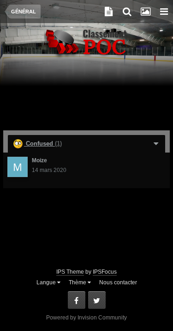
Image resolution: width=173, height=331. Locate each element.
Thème (78, 282)
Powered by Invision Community (86, 317)
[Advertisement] (87, 98)
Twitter (97, 300)
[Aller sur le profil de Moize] (17, 167)
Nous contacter (118, 282)
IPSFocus (105, 272)
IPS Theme (70, 272)
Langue (46, 282)
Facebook (76, 300)
